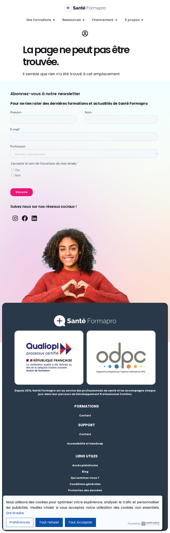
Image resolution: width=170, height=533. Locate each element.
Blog (85, 471)
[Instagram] (15, 218)
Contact (85, 415)
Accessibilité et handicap (85, 443)
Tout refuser (49, 522)
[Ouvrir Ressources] (83, 19)
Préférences (20, 522)
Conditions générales (85, 484)
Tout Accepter (80, 522)
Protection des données (85, 490)
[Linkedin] (34, 218)
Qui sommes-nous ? (85, 478)
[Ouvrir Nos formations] (54, 19)
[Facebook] (24, 218)
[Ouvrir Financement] (116, 19)
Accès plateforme (85, 465)
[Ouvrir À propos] (142, 19)
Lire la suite (15, 513)
